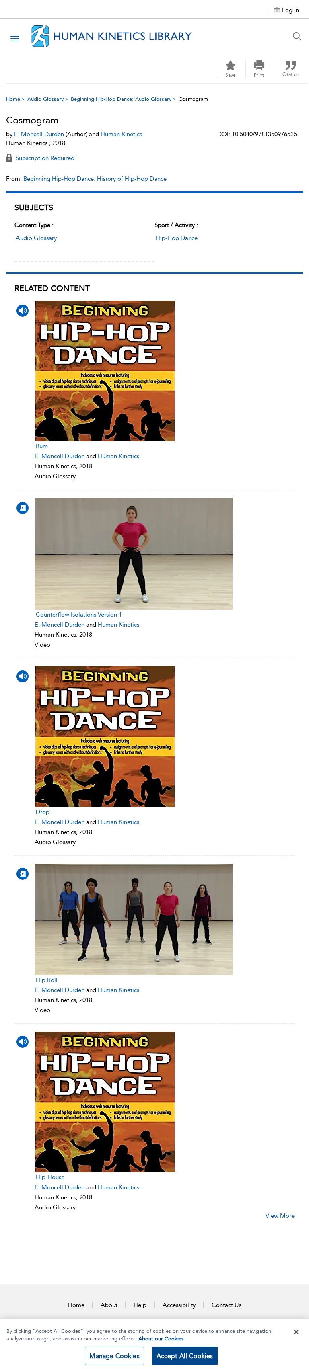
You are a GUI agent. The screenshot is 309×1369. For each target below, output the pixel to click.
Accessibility (179, 1305)
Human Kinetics (118, 456)
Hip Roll (47, 980)
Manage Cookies (114, 1356)
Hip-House (50, 1177)
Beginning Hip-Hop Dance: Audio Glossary (121, 99)
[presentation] (134, 371)
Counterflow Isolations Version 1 (79, 614)
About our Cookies (161, 1339)
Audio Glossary (45, 99)
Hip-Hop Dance (177, 238)
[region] (154, 1344)
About (109, 1305)
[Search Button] (299, 36)
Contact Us (226, 1305)
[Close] (296, 1332)
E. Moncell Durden (59, 456)
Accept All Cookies (185, 1356)
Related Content (52, 288)
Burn (42, 446)
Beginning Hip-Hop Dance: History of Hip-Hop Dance (95, 178)
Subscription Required (44, 158)
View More (280, 1215)
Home (13, 99)
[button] (259, 69)
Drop (42, 812)
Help (140, 1305)
